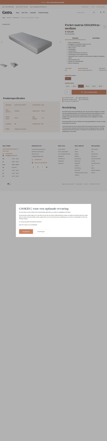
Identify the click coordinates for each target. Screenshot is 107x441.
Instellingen (41, 231)
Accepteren (26, 231)
